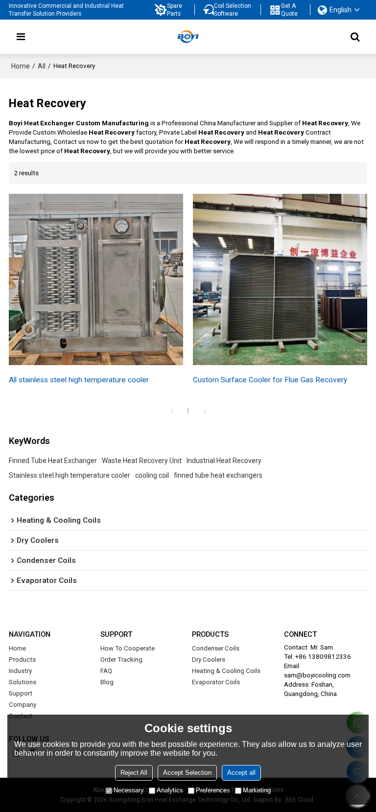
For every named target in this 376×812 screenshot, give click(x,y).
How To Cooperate (127, 648)
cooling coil (152, 475)
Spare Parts (174, 9)
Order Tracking (121, 659)
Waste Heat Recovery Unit (142, 460)
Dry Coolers (208, 659)
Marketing (257, 790)
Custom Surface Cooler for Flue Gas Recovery (270, 379)
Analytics (170, 790)
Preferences (213, 790)
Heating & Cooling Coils (226, 670)
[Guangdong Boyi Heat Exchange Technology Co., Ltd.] (188, 36)
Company (22, 704)
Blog (107, 682)
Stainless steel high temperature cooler (69, 475)
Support (20, 693)
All (42, 66)
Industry (20, 670)
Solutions (22, 682)
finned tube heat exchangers (218, 475)
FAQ (106, 670)
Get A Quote (289, 9)
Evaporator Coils (216, 682)
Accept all (241, 772)
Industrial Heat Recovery (224, 460)
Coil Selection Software (232, 9)
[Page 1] (171, 411)
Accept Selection (187, 772)
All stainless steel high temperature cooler (79, 379)
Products (22, 659)
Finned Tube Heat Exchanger (53, 460)
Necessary (129, 790)
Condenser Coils (215, 648)
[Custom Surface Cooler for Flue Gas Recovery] (280, 279)
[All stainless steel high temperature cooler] (96, 279)
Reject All (133, 772)
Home (20, 66)
